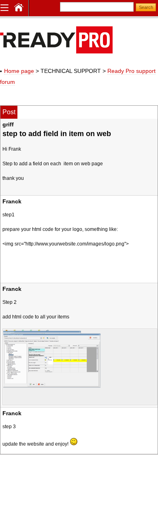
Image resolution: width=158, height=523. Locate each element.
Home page (19, 71)
